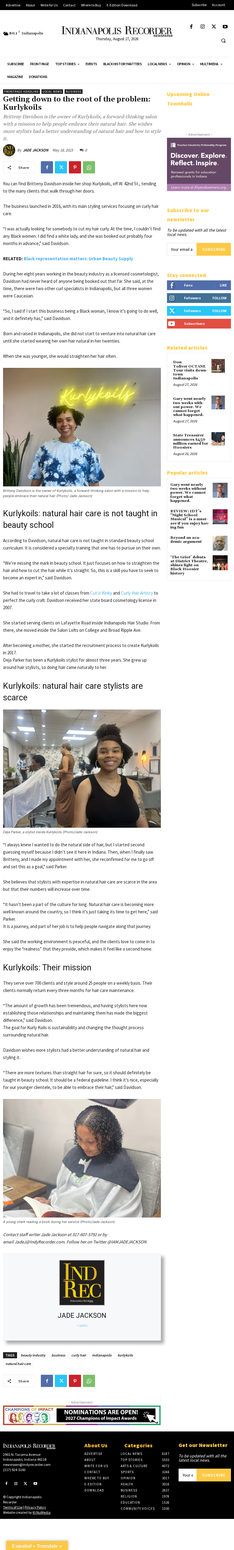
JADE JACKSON (35, 150)
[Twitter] (214, 27)
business (58, 1355)
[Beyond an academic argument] (220, 543)
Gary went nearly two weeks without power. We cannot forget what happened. (189, 406)
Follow (219, 298)
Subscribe (213, 249)
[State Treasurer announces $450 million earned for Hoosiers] (218, 439)
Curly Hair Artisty (136, 593)
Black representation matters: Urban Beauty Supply (78, 258)
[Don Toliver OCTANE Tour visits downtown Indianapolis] (218, 365)
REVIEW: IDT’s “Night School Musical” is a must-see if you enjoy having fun (190, 519)
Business (73, 92)
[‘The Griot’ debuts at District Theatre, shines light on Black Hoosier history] (220, 562)
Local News (52, 92)
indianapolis (102, 1355)
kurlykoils (125, 1355)
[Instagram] (202, 27)
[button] (223, 40)
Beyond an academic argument (186, 539)
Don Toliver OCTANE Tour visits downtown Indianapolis (190, 370)
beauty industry (33, 1355)
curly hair (78, 1355)
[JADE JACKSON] (10, 150)
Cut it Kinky (100, 593)
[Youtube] (225, 27)
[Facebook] (191, 27)
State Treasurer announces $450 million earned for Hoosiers (190, 441)
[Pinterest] (75, 167)
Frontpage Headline (21, 92)
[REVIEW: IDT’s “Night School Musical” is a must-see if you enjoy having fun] (220, 516)
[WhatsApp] (89, 167)
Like (223, 285)
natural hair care (18, 1363)
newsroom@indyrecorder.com (27, 1464)
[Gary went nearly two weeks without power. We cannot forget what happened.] (218, 402)
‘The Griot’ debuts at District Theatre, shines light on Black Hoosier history (189, 565)
